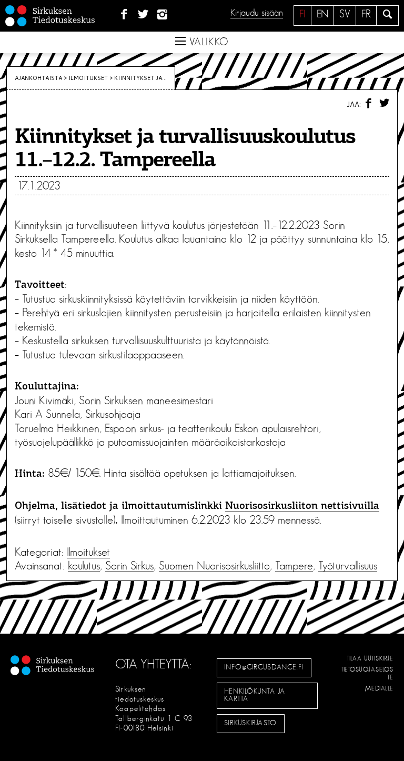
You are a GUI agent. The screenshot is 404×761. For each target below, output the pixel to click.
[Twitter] (143, 15)
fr (366, 14)
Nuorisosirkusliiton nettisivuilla (302, 506)
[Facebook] (124, 15)
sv (344, 14)
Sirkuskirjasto (250, 723)
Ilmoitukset (88, 78)
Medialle (379, 688)
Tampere (294, 566)
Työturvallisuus (347, 566)
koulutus (84, 566)
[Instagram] (163, 15)
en (322, 14)
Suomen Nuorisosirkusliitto (214, 566)
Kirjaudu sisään (256, 13)
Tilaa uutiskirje (370, 658)
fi (302, 14)
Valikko (207, 42)
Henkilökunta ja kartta (254, 695)
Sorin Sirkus (129, 566)
